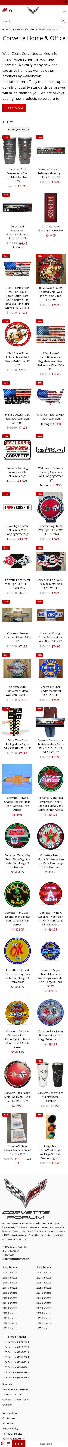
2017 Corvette (9, 1287)
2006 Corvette (43, 1282)
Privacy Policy (10, 1428)
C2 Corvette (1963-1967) (17, 1372)
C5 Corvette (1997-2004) (17, 1357)
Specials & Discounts (13, 1394)
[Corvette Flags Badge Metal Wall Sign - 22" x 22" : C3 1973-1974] (17, 1074)
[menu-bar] (64, 11)
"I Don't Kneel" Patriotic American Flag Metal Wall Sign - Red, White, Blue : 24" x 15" (50, 361)
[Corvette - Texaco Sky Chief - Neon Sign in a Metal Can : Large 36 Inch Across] (17, 837)
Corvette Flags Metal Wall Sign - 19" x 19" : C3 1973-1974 (50, 530)
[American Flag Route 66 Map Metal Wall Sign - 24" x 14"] (51, 561)
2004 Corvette (43, 1292)
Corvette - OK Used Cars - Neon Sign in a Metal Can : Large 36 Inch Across (17, 976)
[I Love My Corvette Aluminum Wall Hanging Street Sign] (17, 507)
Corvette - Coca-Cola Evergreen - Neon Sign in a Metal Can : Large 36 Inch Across (50, 803)
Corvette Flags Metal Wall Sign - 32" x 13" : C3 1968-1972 (17, 584)
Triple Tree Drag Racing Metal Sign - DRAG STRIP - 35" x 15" (17, 744)
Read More (14, 108)
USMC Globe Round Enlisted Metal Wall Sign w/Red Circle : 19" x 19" (17, 359)
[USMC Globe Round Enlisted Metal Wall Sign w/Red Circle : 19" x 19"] (17, 334)
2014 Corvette (9, 1302)
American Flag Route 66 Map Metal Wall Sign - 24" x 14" (50, 584)
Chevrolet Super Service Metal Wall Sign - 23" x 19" (50, 691)
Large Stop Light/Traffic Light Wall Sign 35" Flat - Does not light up (51, 1152)
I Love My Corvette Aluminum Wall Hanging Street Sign (17, 530)
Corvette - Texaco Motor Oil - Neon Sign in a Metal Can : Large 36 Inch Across (51, 861)
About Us (7, 1423)
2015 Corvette (9, 1297)
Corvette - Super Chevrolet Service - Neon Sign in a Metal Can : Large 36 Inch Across (50, 978)
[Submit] (63, 21)
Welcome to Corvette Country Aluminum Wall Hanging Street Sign (50, 474)
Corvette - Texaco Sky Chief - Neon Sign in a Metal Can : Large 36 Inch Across (17, 861)
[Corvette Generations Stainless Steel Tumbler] (51, 1074)
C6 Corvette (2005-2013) (17, 1352)
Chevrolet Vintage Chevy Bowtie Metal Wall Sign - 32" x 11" (50, 637)
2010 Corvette (9, 1323)
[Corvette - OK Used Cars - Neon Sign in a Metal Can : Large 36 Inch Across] (17, 951)
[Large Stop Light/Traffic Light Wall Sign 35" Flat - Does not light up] (51, 1128)
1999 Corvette (43, 1318)
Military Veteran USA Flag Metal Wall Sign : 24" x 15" (17, 418)
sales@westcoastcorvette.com (16, 1258)
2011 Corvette (9, 1318)
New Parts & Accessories (15, 1389)
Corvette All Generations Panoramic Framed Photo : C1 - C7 (17, 232)
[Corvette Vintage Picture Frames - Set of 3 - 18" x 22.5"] (17, 1128)
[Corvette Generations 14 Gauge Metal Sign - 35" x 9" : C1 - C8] (51, 150)
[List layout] (9, 1443)
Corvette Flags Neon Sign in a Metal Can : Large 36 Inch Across (50, 1035)
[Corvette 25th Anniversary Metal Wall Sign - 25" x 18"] (17, 668)
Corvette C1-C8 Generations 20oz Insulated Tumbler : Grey (17, 175)
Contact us (8, 1418)
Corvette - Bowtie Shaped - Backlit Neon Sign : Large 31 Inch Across (17, 803)
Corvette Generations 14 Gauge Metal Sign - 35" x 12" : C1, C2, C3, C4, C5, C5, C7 (51, 746)
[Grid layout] (3, 1443)
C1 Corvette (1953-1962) (17, 1377)
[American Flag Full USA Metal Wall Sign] (51, 396)
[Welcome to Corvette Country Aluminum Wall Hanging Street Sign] (51, 449)
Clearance (7, 1404)
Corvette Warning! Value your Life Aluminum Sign (17, 472)
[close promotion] (65, 1)
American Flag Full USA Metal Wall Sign (50, 416)
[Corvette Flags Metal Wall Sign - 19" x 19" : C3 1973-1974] (51, 507)
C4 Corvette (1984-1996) (17, 1362)
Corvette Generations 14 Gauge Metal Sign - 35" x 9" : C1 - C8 (51, 173)
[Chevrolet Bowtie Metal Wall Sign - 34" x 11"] (17, 615)
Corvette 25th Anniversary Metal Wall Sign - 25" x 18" (17, 691)
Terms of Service (12, 1433)
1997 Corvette (43, 1328)
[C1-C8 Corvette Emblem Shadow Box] (51, 208)
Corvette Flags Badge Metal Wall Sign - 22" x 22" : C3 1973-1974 (17, 1097)
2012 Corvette (9, 1313)
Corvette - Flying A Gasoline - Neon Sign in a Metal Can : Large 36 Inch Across (50, 918)
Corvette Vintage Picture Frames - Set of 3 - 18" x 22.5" (17, 1150)
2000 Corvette (43, 1313)
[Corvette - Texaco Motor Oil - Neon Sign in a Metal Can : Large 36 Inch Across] (51, 837)
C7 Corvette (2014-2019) (17, 1346)
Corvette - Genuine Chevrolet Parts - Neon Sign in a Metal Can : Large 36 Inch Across (17, 1039)
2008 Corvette (43, 1272)
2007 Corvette (43, 1277)
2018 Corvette (9, 1282)
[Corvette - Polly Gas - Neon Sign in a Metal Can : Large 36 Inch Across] (17, 894)
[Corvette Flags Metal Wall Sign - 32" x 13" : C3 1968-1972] (17, 561)
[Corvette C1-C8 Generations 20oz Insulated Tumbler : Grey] (17, 150)
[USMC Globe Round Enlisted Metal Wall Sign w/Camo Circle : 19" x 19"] (51, 269)
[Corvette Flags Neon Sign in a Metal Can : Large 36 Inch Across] (51, 1013)
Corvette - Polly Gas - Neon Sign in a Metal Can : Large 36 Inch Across (17, 918)
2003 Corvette (43, 1297)
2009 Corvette (9, 1328)
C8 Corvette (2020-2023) (17, 1341)
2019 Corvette (9, 1277)
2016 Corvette (9, 1292)
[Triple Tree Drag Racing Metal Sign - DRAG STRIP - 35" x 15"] (17, 722)
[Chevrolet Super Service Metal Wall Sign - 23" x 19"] (51, 668)
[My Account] (10, 11)
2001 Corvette (43, 1307)
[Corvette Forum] (44, 11)
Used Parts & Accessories (15, 1399)
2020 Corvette (9, 1272)
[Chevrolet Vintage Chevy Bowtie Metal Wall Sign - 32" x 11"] (51, 615)
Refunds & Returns (13, 1438)
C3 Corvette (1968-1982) (17, 1367)
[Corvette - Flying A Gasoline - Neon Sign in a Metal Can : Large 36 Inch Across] (51, 894)
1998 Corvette (43, 1323)
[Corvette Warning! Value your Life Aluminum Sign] (17, 449)
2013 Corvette (9, 1307)
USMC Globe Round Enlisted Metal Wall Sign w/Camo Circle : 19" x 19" (50, 293)
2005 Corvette (43, 1287)
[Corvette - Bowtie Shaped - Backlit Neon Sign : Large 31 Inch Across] (17, 779)
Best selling (46, 1443)
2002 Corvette (43, 1302)
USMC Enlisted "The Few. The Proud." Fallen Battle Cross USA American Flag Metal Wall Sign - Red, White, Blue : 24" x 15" (17, 297)
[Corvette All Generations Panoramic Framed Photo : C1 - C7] (17, 208)
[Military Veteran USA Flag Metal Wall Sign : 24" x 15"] (17, 396)
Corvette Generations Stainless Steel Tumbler (50, 1097)
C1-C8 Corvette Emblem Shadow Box (50, 228)
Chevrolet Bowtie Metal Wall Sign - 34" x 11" (17, 637)
